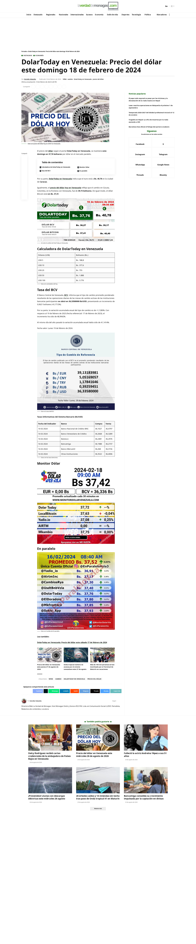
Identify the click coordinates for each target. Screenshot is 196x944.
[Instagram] (31, 6)
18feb (65, 79)
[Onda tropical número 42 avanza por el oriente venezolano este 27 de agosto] (76, 655)
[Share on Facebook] (33, 87)
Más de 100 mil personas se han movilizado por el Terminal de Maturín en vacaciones (102, 667)
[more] (169, 14)
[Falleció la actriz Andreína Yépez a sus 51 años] (146, 737)
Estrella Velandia (30, 79)
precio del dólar (98, 79)
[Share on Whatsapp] (42, 87)
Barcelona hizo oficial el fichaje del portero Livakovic (149, 127)
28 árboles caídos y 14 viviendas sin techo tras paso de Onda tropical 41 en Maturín (98, 797)
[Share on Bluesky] (24, 192)
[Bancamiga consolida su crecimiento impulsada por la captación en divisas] (146, 780)
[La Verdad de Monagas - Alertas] (98, 6)
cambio (70, 79)
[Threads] (39, 6)
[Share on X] (38, 87)
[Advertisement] (98, 32)
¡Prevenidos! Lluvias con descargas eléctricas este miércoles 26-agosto (46, 797)
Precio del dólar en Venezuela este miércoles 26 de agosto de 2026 (94, 754)
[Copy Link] (64, 87)
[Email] (24, 197)
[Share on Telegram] (55, 87)
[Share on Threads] (60, 87)
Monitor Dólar (84, 167)
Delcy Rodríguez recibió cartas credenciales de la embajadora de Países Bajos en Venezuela (49, 756)
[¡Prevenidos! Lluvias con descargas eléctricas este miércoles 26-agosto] (50, 780)
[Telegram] (34, 6)
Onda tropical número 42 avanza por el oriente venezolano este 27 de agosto (75, 667)
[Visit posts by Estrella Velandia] (24, 700)
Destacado (27, 55)
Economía (39, 55)
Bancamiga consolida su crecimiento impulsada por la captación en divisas (144, 797)
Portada (24, 51)
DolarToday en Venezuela (83, 79)
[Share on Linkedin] (47, 87)
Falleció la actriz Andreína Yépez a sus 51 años (145, 754)
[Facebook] (23, 6)
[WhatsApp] (37, 6)
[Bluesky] (42, 6)
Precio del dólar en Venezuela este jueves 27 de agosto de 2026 (48, 667)
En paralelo (83, 171)
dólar (50, 151)
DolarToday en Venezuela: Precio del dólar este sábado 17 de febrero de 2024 (72, 642)
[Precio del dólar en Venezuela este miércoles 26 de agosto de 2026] (98, 737)
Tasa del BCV (46, 171)
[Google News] (28, 6)
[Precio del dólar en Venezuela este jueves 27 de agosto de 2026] (49, 655)
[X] (26, 6)
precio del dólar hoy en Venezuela (65, 187)
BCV (66, 295)
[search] (163, 6)
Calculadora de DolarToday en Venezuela (56, 167)
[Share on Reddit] (51, 87)
